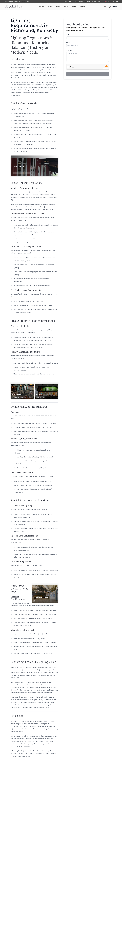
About (65, 1)
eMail (68, 42)
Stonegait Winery (19, 166)
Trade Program (79, 1)
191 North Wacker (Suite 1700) (41, 597)
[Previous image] (37, 390)
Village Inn (39, 394)
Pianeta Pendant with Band (18, 397)
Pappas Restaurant (17, 394)
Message (69, 50)
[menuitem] (42, 6)
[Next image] (57, 390)
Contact (71, 1)
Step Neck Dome (26, 173)
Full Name (70, 35)
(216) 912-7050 (28, 1)
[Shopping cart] (105, 6)
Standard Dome (16, 173)
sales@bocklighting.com (13, 1)
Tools (99, 1)
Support (94, 1)
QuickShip (87, 1)
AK (34, 600)
